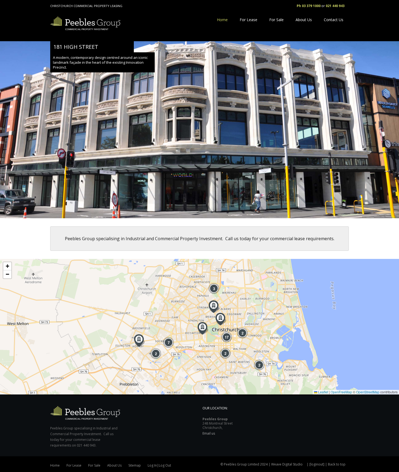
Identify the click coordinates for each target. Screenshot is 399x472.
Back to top (337, 464)
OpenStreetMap (367, 392)
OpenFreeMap (341, 392)
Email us (208, 433)
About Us (304, 19)
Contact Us (333, 19)
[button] (139, 340)
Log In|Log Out (159, 465)
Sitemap (134, 465)
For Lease (248, 19)
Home (222, 19)
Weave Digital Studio (287, 464)
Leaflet (322, 392)
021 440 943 (335, 6)
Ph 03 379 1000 (309, 6)
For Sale (276, 19)
